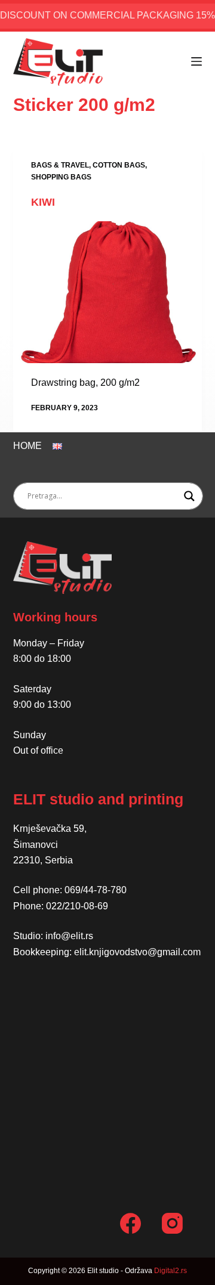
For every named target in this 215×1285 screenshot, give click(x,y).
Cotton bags (119, 165)
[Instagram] (172, 1223)
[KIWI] (107, 292)
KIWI (43, 202)
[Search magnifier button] (189, 496)
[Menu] (196, 61)
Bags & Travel (60, 165)
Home (27, 446)
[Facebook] (130, 1223)
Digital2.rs (170, 1271)
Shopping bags (61, 177)
